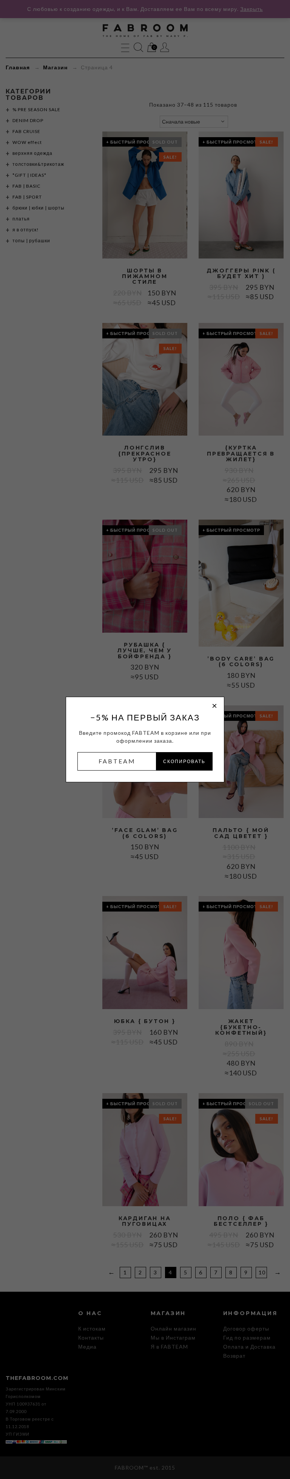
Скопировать (184, 761)
